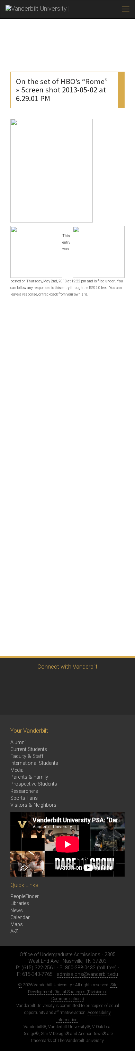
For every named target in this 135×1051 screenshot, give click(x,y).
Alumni (18, 742)
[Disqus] (67, 387)
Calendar (20, 918)
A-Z (14, 931)
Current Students (28, 749)
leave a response (23, 294)
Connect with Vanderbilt (67, 666)
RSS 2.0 (94, 288)
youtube (70, 682)
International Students (34, 763)
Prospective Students (33, 784)
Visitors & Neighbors (33, 805)
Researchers (24, 791)
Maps (16, 924)
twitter (13, 682)
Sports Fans (24, 798)
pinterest (108, 682)
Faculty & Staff (26, 756)
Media (17, 770)
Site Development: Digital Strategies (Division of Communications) (72, 991)
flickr (89, 682)
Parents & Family (29, 777)
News (16, 911)
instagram (51, 682)
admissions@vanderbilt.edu (87, 974)
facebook (32, 682)
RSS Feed (13, 701)
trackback (50, 294)
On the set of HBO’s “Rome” (62, 81)
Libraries (19, 903)
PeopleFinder (24, 896)
